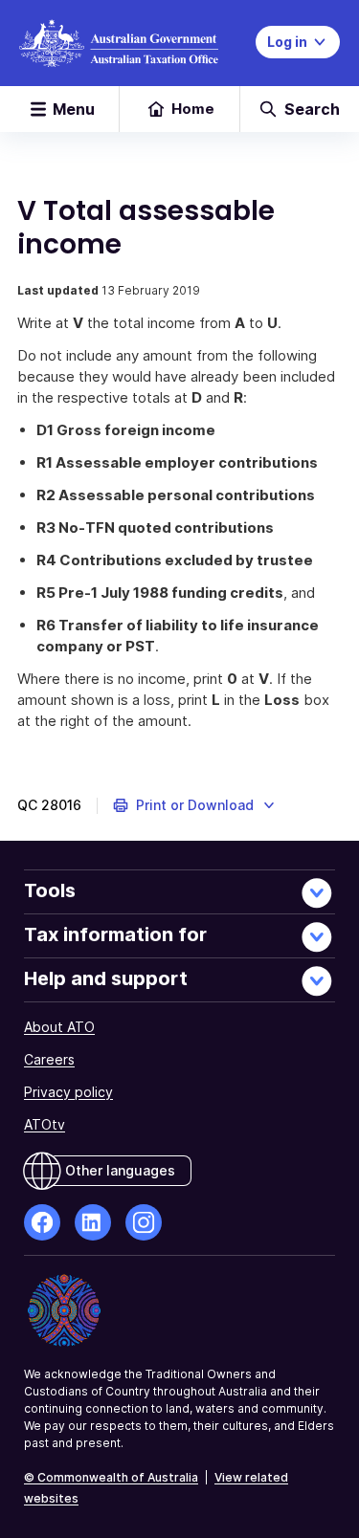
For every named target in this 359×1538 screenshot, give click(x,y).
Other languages (120, 1170)
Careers (49, 1059)
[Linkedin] (93, 1222)
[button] (195, 805)
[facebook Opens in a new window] (42, 1222)
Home (192, 108)
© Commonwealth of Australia (111, 1477)
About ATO (59, 1027)
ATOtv (44, 1124)
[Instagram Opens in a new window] (143, 1222)
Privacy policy (68, 1092)
